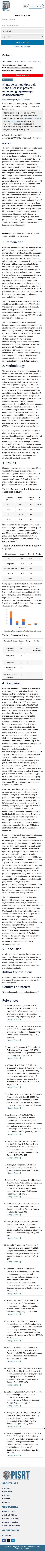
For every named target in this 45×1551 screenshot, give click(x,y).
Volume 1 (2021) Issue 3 (9, 65)
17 (22, 806)
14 (26, 724)
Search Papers (22, 42)
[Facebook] (4, 1540)
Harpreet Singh (8, 100)
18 (31, 825)
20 (30, 914)
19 (24, 857)
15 (32, 741)
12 (16, 710)
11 (24, 702)
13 (34, 716)
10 (34, 697)
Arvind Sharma (24, 100)
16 (39, 774)
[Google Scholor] (14, 1019)
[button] (25, 6)
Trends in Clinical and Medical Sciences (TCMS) (21, 61)
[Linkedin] (13, 1540)
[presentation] (24, 485)
